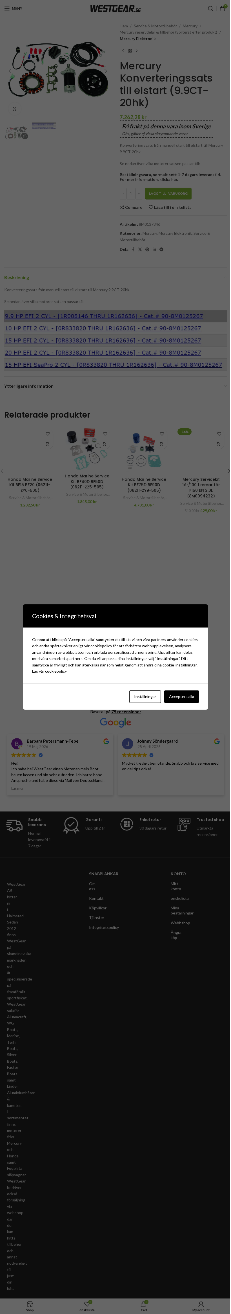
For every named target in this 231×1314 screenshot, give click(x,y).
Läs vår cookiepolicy (93, 671)
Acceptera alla (177, 696)
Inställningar (141, 696)
